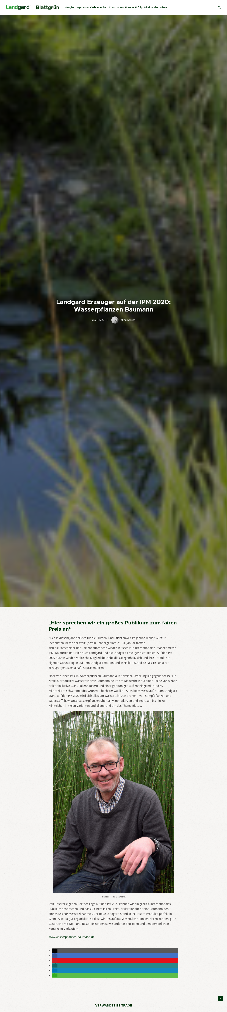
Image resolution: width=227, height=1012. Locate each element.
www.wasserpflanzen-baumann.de (72, 937)
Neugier (69, 7)
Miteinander (151, 7)
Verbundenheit (98, 7)
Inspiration (82, 7)
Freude (129, 7)
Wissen (164, 7)
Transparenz (116, 7)
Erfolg (139, 7)
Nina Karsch (128, 319)
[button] (54, 951)
